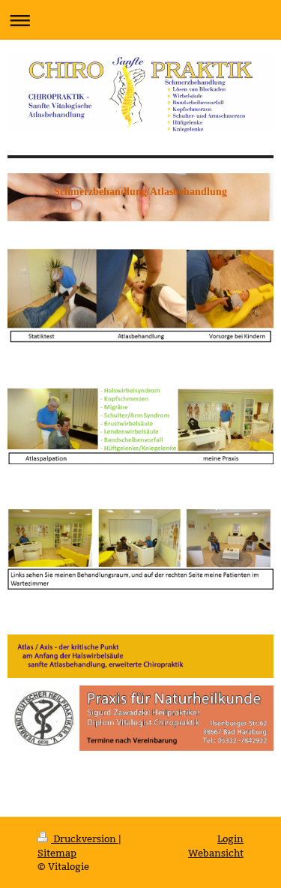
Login (230, 838)
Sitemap (56, 853)
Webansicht (216, 853)
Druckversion (84, 838)
